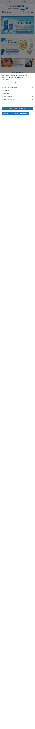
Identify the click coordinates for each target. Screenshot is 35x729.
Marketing (6, 93)
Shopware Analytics (9, 99)
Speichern (6, 113)
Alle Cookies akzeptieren (17, 108)
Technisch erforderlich (10, 87)
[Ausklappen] (32, 87)
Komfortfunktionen (9, 96)
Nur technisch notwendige (20, 113)
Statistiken (7, 90)
